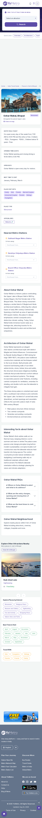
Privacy (23, 810)
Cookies (33, 810)
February (8, 633)
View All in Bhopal (9, 550)
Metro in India (27, 766)
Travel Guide (26, 763)
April (6, 629)
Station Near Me (7, 760)
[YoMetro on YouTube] (35, 782)
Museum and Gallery (11, 608)
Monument (34, 115)
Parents (7, 658)
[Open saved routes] (39, 808)
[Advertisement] (21, 62)
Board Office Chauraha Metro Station (20, 269)
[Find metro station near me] (33, 3)
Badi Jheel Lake (10, 580)
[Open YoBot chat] (4, 814)
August (14, 629)
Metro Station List (7, 770)
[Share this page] (39, 803)
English (8, 747)
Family (26, 658)
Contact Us (5, 785)
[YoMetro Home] (11, 3)
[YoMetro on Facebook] (23, 782)
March (7, 637)
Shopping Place (25, 613)
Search (22, 24)
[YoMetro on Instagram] (27, 782)
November (24, 637)
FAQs (3, 788)
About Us (4, 782)
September (18, 642)
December (24, 629)
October (7, 642)
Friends (16, 658)
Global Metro (26, 770)
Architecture (28, 35)
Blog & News (5, 791)
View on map (9, 121)
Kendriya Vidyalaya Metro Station (21, 253)
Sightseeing (8, 583)
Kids (6, 654)
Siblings (26, 654)
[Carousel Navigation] (21, 595)
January (17, 633)
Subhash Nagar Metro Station (20, 238)
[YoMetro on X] (31, 782)
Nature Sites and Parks (12, 617)
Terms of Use (11, 810)
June (33, 633)
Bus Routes (26, 760)
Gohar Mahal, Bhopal (14, 115)
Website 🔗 (9, 222)
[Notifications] (30, 3)
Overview (17, 35)
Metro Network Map (8, 763)
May (15, 637)
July (26, 633)
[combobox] (21, 18)
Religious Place (21, 604)
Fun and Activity (10, 613)
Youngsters (16, 654)
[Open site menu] (37, 3)
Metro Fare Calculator (9, 766)
